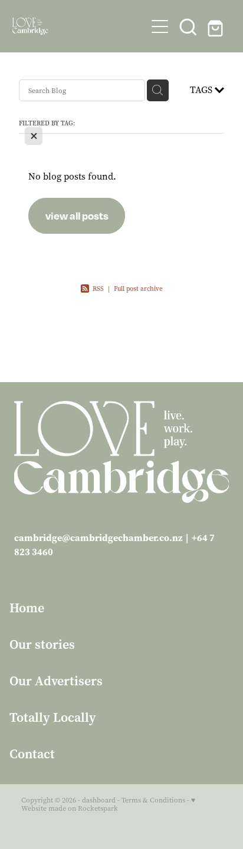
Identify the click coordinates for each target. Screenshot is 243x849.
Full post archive (138, 288)
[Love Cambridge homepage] (79, 26)
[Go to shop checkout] (216, 26)
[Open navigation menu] (160, 26)
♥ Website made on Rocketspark (108, 804)
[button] (188, 26)
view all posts (77, 215)
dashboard (99, 800)
